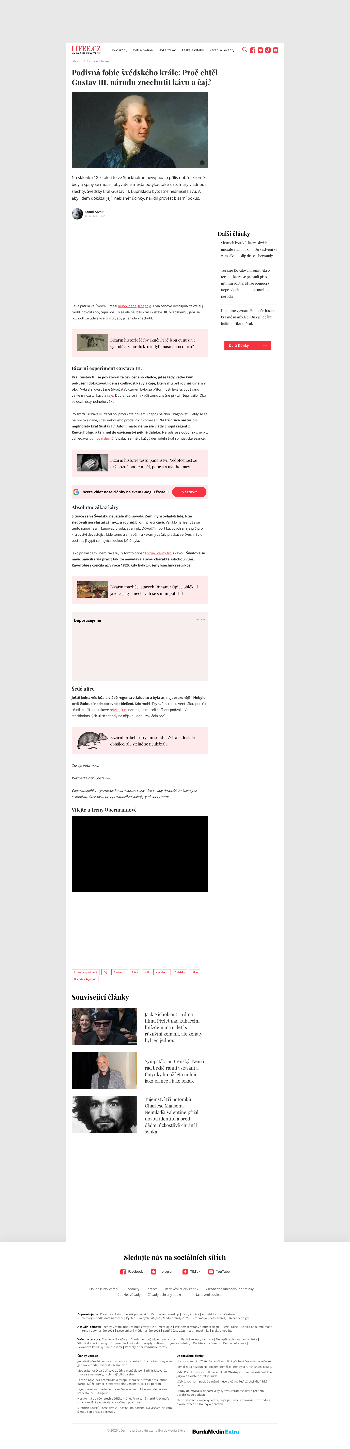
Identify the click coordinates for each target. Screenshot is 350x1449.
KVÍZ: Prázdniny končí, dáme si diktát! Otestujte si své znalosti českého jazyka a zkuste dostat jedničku (224, 1374)
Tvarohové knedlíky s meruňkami (99, 1347)
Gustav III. (120, 972)
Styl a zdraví (167, 50)
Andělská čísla (211, 1314)
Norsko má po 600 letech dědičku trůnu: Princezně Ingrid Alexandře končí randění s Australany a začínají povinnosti (123, 1400)
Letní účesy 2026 (174, 1330)
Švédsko (180, 972)
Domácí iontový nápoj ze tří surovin (154, 1339)
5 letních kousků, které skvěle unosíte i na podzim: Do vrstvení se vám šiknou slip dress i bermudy (249, 249)
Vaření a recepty (221, 50)
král (146, 972)
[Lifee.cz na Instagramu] (260, 51)
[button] (245, 49)
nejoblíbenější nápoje (134, 306)
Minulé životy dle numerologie (151, 1327)
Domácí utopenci (234, 1343)
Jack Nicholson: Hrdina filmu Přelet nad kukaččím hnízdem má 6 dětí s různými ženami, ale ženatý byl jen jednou (173, 1027)
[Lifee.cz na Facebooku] (252, 51)
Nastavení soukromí (210, 1294)
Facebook (135, 1271)
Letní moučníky (199, 1330)
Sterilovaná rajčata (114, 1339)
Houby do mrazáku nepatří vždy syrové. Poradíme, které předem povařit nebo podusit (220, 1393)
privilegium (118, 709)
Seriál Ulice (230, 1327)
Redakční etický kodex (181, 1289)
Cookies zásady (129, 1294)
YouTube (222, 1271)
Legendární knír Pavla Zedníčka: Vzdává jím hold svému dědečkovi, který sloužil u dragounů (122, 1391)
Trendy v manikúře (115, 1327)
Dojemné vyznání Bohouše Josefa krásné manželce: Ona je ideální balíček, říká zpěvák (248, 317)
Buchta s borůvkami (206, 1343)
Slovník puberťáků (136, 1314)
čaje (110, 395)
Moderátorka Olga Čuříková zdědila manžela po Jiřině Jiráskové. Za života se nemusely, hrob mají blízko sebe (122, 1372)
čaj (105, 972)
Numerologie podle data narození (100, 1318)
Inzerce (152, 1289)
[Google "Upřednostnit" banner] (140, 497)
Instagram (166, 1271)
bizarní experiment (85, 972)
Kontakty (132, 1289)
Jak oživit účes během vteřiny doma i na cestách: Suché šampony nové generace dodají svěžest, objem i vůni (125, 1363)
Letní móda (199, 1318)
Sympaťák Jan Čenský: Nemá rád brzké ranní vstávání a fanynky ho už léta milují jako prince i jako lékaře (174, 1071)
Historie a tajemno (85, 979)
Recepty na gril (239, 1318)
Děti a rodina (143, 50)
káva (135, 972)
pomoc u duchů (101, 438)
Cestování (230, 1314)
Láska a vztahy (193, 50)
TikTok (195, 1271)
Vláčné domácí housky (92, 1343)
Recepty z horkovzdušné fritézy (146, 1347)
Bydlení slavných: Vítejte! (143, 1318)
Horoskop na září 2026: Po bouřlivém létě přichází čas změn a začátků (224, 1361)
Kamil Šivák (94, 212)
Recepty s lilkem (153, 1343)
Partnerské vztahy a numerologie (197, 1327)
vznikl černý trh (159, 553)
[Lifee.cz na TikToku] (268, 51)
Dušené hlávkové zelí (124, 1343)
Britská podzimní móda (256, 1327)
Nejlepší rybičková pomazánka (236, 1339)
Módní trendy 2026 (176, 1318)
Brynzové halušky (178, 1343)
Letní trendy (218, 1318)
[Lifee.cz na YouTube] (275, 51)
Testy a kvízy (190, 1314)
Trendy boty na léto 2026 (97, 1330)
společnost (162, 972)
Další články (239, 345)
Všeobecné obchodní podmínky (229, 1289)
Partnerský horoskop (165, 1314)
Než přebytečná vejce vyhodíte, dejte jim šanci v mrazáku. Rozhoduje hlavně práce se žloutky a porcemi (223, 1402)
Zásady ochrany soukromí (167, 1294)
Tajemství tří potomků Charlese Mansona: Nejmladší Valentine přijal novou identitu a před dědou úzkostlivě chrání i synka (171, 1115)
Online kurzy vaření (103, 1289)
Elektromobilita (222, 1330)
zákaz (194, 972)
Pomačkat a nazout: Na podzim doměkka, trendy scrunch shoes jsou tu (224, 1367)
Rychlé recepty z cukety (197, 1339)
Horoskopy (118, 50)
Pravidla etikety (110, 1314)
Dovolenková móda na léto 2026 (138, 1330)
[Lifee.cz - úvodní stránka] (86, 50)
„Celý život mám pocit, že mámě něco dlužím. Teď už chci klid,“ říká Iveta (222, 1383)
